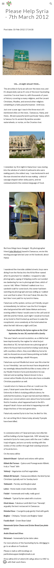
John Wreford (15, 251)
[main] (27, 14)
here (45, 543)
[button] (3, 3)
